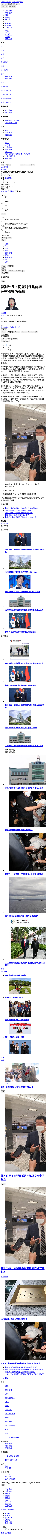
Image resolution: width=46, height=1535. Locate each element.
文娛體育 (4, 62)
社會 (2, 58)
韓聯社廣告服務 (11, 123)
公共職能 (8, 147)
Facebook (8, 35)
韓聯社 (3, 169)
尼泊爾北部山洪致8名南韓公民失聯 (14, 1319)
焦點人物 (8, 110)
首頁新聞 (4, 1277)
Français (8, 1504)
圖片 (2, 74)
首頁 (7, 143)
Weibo (7, 31)
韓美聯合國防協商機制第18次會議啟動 (19, 510)
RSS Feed (8, 39)
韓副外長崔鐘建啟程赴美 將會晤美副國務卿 (21, 508)
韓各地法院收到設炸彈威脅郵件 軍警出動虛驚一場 (24, 1369)
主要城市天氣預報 (12, 120)
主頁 (2, 1378)
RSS (6, 130)
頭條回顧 (4, 86)
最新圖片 (8, 76)
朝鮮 (2, 66)
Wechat (7, 33)
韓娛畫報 (8, 79)
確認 (3, 281)
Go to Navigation (17, 2)
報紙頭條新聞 (6, 98)
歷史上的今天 (6, 102)
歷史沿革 (8, 152)
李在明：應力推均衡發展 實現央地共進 (20, 1372)
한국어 (7, 1493)
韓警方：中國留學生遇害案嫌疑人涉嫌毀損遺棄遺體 (20, 1363)
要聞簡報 (8, 1448)
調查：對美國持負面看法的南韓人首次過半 (17, 1087)
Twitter (7, 37)
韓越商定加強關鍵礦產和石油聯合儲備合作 (21, 1367)
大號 (9, 350)
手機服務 (8, 132)
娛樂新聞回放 (6, 94)
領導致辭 (8, 149)
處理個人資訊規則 (8, 1509)
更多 (2, 969)
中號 (9, 347)
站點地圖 (8, 135)
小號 (9, 345)
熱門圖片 (4, 971)
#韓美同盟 (5, 167)
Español (8, 1502)
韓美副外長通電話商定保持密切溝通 (19, 513)
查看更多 (8, 178)
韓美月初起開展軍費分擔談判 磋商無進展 (20, 517)
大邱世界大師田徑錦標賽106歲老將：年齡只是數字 (24, 1374)
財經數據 (8, 112)
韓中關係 (4, 70)
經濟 (2, 54)
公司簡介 (8, 145)
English (7, 1496)
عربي (7, 1500)
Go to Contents (6, 2)
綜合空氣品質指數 (8, 191)
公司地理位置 (10, 156)
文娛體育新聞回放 (12, 1437)
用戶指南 (8, 158)
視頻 (2, 82)
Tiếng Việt (8, 1506)
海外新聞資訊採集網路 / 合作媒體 (17, 154)
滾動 (2, 46)
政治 (2, 50)
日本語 (7, 1498)
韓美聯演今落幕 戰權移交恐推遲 (17, 515)
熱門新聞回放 (6, 90)
